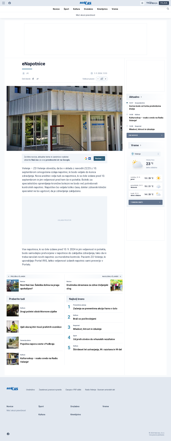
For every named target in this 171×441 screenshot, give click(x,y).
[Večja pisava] (105, 78)
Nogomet (76, 325)
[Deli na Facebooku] (33, 79)
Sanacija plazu (25, 340)
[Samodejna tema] (142, 3)
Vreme (135, 145)
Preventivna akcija (79, 305)
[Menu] (3, 3)
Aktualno (134, 97)
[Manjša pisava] (97, 78)
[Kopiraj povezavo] (38, 79)
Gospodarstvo (140, 103)
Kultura (22, 308)
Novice (22, 281)
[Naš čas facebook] (9, 3)
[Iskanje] (168, 9)
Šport (75, 335)
